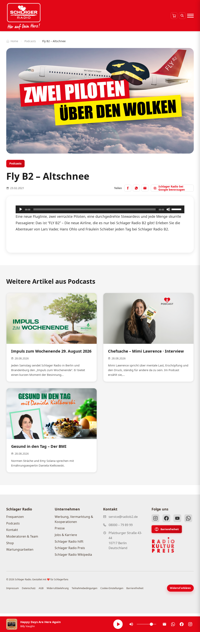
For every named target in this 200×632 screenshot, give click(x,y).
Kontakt (12, 530)
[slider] (176, 208)
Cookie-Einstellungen (111, 588)
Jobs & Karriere (66, 535)
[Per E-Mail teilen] (144, 188)
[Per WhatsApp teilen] (136, 188)
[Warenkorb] (174, 15)
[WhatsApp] (188, 518)
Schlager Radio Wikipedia (73, 554)
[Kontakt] (164, 624)
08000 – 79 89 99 (121, 525)
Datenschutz (29, 588)
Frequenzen (15, 517)
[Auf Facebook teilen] (127, 188)
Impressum (12, 588)
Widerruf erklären (180, 588)
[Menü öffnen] (190, 15)
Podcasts (30, 41)
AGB (41, 588)
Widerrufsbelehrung (58, 588)
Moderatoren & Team (22, 536)
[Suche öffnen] (182, 15)
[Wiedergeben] (21, 209)
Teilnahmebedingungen (84, 588)
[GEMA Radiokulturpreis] (163, 545)
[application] (100, 209)
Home (14, 41)
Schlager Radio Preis (70, 548)
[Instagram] (155, 518)
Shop (10, 543)
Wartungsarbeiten (19, 549)
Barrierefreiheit (170, 529)
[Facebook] (166, 518)
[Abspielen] (118, 624)
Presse (60, 528)
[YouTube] (177, 518)
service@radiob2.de (123, 517)
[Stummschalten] (168, 209)
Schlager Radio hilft (69, 541)
